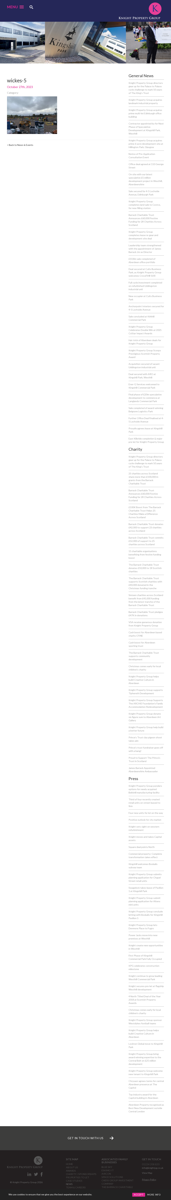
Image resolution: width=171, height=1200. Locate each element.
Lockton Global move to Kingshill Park (146, 1045)
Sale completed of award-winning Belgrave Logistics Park (146, 410)
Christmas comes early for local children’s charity (145, 668)
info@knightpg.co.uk (152, 1167)
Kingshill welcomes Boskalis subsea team (143, 866)
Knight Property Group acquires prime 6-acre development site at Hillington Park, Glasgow (146, 143)
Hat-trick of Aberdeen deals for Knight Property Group (145, 342)
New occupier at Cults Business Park (145, 298)
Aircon (106, 1173)
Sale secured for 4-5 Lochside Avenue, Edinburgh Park (144, 193)
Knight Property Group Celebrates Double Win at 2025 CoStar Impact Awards (145, 330)
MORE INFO (154, 1194)
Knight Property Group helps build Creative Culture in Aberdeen (144, 680)
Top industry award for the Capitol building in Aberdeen (143, 1096)
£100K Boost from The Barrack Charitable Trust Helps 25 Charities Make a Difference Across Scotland (145, 512)
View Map (147, 1172)
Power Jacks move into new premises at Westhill (143, 937)
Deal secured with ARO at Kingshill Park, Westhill (142, 376)
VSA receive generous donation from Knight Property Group (145, 624)
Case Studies (74, 1180)
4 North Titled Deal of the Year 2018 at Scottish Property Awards (145, 999)
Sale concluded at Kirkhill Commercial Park (141, 318)
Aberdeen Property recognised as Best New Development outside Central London (146, 1108)
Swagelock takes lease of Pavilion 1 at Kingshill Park (146, 889)
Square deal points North (142, 847)
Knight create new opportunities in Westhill (146, 947)
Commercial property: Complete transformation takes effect (145, 855)
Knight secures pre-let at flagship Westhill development (146, 988)
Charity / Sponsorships (81, 1174)
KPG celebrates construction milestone (144, 967)
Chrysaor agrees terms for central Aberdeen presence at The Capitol (146, 1084)
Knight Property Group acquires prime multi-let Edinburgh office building (145, 113)
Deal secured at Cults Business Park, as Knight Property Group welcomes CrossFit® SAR (145, 272)
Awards (71, 1170)
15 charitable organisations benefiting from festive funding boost (145, 554)
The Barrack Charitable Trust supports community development (144, 656)
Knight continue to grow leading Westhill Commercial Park (145, 977)
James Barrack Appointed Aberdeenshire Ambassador (143, 770)
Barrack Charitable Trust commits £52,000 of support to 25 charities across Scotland (146, 541)
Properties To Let (77, 1177)
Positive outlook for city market (145, 819)
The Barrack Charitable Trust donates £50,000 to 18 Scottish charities (145, 568)
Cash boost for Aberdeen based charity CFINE (145, 634)
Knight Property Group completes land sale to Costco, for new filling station (145, 204)
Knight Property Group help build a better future (146, 729)
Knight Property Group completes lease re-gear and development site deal (143, 235)
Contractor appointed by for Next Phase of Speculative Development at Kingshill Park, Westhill (146, 128)
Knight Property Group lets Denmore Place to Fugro (143, 927)
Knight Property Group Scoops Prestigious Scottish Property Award (145, 353)
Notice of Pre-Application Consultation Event (142, 156)
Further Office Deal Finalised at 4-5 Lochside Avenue (146, 420)
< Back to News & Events (20, 144)
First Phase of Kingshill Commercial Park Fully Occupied (145, 957)
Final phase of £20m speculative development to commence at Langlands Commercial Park (145, 398)
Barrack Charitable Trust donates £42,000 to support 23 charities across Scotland (146, 527)
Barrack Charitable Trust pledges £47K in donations (146, 614)
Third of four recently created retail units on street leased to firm (144, 802)
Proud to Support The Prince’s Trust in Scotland (144, 759)
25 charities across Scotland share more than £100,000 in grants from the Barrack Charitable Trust (143, 478)
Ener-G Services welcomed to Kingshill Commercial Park (144, 386)
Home (69, 1164)
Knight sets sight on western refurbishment (144, 828)
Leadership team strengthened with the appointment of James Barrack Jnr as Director (145, 248)
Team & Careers (76, 1187)
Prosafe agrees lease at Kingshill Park (145, 430)
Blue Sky (107, 1167)
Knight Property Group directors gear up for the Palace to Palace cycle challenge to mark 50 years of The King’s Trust (146, 88)
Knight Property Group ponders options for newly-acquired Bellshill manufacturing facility (145, 789)
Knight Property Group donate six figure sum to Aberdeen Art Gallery (145, 717)
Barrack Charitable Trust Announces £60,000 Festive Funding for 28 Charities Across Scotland (145, 219)
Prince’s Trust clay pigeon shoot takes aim (145, 739)
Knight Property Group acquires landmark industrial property (145, 101)
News (69, 1184)
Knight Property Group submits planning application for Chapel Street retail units (145, 877)
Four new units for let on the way (146, 812)
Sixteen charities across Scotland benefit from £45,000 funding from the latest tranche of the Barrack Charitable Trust (146, 600)
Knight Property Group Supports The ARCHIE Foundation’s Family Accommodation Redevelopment (146, 703)
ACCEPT (138, 1194)
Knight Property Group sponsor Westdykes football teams (145, 1022)
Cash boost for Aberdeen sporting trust (142, 644)
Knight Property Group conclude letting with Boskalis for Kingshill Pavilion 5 (146, 915)
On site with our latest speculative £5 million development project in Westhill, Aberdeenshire (145, 179)
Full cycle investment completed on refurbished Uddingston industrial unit (145, 286)
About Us (72, 1167)
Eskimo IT (108, 1170)
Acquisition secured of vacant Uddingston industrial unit (144, 365)
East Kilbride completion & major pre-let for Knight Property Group (146, 440)
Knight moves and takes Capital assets (145, 838)
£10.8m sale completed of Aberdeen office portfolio (142, 260)
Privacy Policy (149, 1179)
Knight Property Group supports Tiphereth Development (146, 692)
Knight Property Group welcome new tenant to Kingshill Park (146, 1072)
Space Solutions (112, 1177)
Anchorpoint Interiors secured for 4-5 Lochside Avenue (146, 308)
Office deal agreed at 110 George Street (146, 166)
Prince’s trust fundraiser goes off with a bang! (146, 749)
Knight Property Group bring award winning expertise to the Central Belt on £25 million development (145, 1059)
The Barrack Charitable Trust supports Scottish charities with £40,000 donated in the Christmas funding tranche (145, 583)
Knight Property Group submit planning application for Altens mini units (144, 901)
